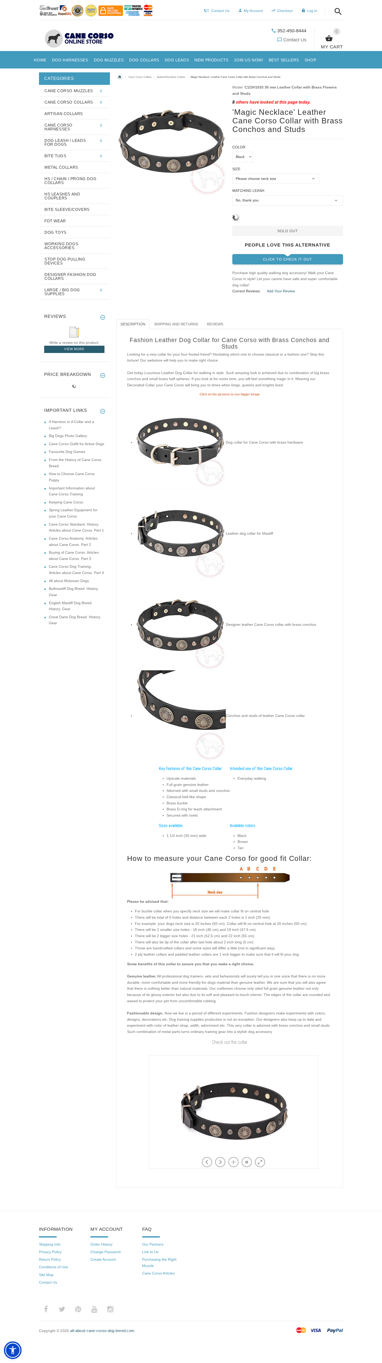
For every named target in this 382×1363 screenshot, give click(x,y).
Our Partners (152, 1244)
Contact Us (294, 39)
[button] (336, 11)
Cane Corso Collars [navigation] (140, 76)
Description (133, 324)
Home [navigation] (119, 77)
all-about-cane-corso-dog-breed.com (102, 1330)
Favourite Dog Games (67, 452)
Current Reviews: (246, 291)
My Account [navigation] (253, 11)
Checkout (285, 11)
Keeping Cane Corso (66, 502)
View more (74, 349)
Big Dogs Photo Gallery (68, 436)
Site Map (46, 1275)
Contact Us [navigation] (220, 11)
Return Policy (50, 1259)
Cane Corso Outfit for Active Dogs (76, 444)
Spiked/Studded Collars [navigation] (171, 76)
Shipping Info (50, 1244)
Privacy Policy (50, 1252)
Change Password (105, 1252)
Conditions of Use (53, 1267)
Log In (312, 11)
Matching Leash (248, 190)
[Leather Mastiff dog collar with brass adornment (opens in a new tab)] (180, 533)
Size (236, 169)
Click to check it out (287, 259)
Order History (101, 1244)
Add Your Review (281, 291)
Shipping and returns (176, 324)
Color (238, 147)
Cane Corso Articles (158, 1273)
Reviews (215, 324)
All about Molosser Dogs (69, 581)
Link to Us (150, 1252)
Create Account (103, 1259)
